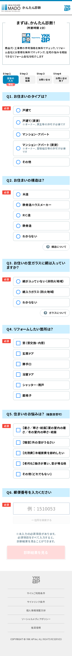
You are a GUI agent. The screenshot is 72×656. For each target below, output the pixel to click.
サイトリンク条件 (36, 601)
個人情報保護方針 (36, 610)
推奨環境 (36, 627)
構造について (58, 246)
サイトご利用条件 (36, 593)
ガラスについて (57, 313)
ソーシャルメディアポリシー (36, 619)
